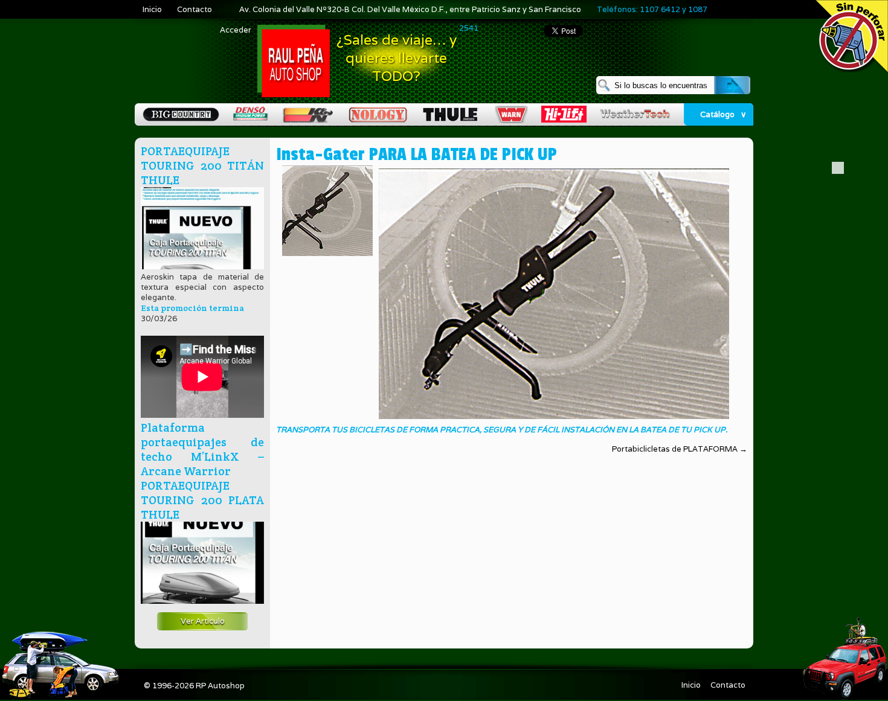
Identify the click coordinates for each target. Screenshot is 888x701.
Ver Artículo (203, 621)
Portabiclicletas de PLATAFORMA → (679, 449)
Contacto (194, 9)
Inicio (152, 9)
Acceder (235, 30)
